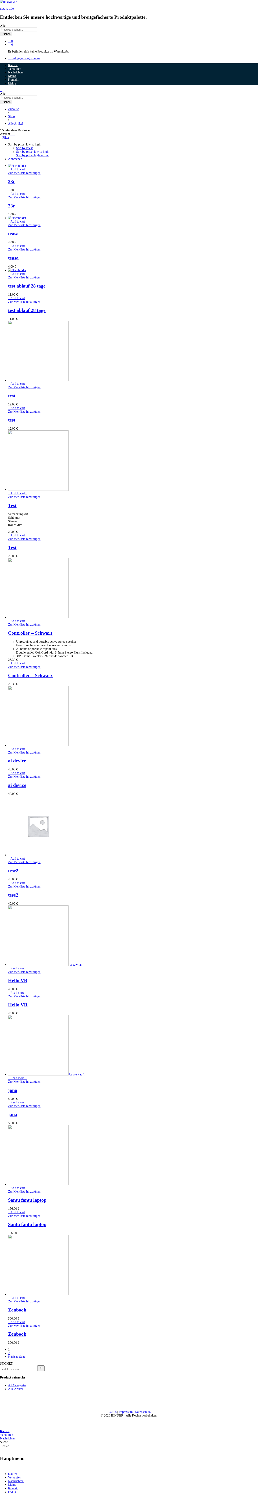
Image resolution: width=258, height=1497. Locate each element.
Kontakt (13, 79)
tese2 (13, 870)
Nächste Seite (17, 1356)
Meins (12, 76)
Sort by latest (24, 148)
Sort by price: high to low (32, 155)
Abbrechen (15, 159)
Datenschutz (143, 1411)
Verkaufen (14, 68)
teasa (13, 233)
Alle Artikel (15, 1389)
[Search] (41, 1368)
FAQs (12, 83)
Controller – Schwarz (30, 633)
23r (11, 181)
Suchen (6, 33)
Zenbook (17, 1309)
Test (12, 505)
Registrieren (32, 58)
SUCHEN (6, 1363)
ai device (17, 760)
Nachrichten (16, 72)
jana (12, 1090)
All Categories (17, 1385)
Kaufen (13, 65)
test (11, 395)
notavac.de (7, 8)
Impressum (126, 1411)
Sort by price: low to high (32, 151)
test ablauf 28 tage (27, 286)
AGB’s (112, 1411)
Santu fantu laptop (27, 1200)
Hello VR (17, 980)
